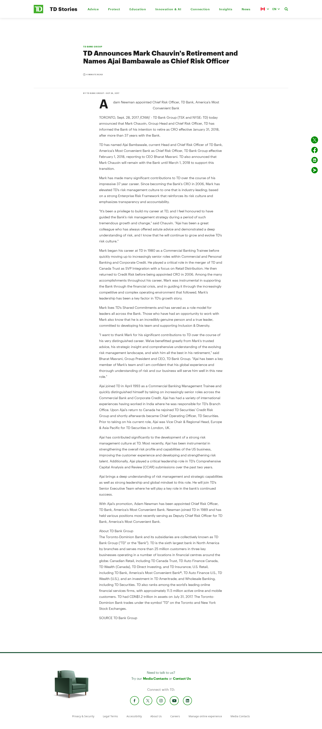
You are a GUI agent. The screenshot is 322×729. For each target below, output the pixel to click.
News (246, 9)
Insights (226, 9)
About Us (156, 716)
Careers (175, 716)
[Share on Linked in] (315, 160)
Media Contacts (155, 678)
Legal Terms (110, 716)
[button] (265, 9)
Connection (200, 9)
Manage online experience (205, 716)
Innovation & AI (168, 9)
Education (138, 9)
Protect (114, 9)
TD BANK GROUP (92, 46)
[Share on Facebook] (315, 150)
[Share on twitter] (315, 140)
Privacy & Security (83, 716)
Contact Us (182, 678)
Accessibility (134, 716)
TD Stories (64, 9)
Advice (93, 9)
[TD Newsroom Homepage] (38, 12)
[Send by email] (315, 170)
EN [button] (274, 9)
